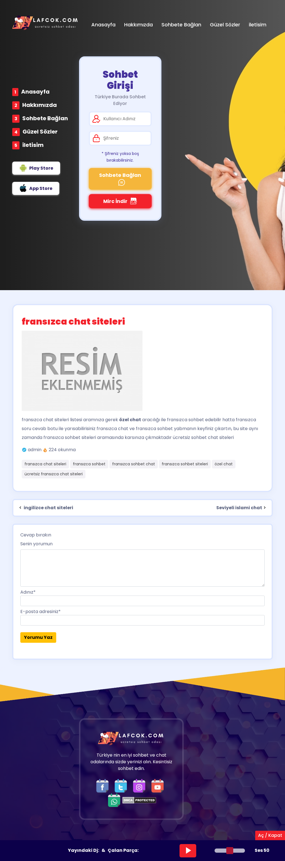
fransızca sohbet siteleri (185, 464)
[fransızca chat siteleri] (142, 371)
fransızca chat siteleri (45, 419)
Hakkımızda (39, 105)
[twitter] (122, 785)
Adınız (28, 592)
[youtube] (159, 785)
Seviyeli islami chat (239, 507)
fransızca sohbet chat (133, 464)
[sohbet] (45, 22)
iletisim (33, 145)
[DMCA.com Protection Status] (139, 800)
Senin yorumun (36, 544)
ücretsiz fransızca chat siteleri (53, 474)
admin (34, 449)
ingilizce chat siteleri (48, 507)
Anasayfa (35, 92)
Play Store (41, 168)
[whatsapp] (114, 800)
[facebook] (103, 785)
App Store (40, 188)
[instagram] (140, 785)
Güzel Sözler (40, 131)
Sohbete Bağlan (45, 118)
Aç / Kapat (270, 835)
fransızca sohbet (89, 464)
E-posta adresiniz (40, 611)
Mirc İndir (115, 201)
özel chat (224, 464)
